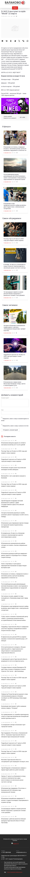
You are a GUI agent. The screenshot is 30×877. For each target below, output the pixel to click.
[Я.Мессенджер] (2, 41)
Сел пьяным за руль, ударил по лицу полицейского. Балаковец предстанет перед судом (14, 598)
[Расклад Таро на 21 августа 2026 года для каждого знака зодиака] (15, 749)
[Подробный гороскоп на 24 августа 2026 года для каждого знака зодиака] (15, 457)
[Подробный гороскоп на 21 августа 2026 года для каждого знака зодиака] (15, 740)
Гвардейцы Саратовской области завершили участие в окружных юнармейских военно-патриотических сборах (14, 628)
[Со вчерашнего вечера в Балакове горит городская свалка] (15, 722)
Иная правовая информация (14, 872)
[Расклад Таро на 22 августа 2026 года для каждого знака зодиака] (15, 675)
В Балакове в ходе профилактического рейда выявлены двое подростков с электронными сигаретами (15, 206)
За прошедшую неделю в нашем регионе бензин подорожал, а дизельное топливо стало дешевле (14, 293)
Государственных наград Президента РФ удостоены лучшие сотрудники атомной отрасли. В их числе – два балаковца (13, 669)
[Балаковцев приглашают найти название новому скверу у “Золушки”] (15, 703)
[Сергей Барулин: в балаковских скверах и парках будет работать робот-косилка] (15, 765)
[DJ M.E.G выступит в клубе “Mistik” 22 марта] (16, 16)
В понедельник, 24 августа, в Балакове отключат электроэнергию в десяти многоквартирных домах (12, 535)
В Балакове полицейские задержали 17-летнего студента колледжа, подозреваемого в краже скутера (14, 800)
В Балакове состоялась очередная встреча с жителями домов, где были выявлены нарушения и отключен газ (15, 148)
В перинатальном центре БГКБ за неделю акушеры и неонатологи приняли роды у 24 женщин (14, 638)
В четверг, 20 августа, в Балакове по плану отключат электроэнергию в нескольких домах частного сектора (15, 266)
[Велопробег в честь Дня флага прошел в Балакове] (15, 473)
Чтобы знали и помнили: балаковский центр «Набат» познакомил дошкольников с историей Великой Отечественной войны (14, 618)
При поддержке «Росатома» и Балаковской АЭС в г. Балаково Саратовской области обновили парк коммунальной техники (14, 735)
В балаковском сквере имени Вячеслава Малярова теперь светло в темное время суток (14, 383)
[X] (19, 41)
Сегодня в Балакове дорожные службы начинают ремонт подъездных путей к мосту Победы (14, 514)
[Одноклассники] (11, 41)
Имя (2, 410)
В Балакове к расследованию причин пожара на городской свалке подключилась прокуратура (14, 525)
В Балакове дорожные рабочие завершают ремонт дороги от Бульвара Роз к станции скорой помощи (14, 555)
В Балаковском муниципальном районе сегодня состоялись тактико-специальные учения (14, 545)
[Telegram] (15, 41)
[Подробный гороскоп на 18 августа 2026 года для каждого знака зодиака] (15, 345)
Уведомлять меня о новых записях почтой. (16, 426)
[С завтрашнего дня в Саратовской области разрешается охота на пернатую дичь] (15, 656)
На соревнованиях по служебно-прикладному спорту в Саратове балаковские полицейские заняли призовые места (15, 716)
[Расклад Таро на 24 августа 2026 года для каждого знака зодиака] (15, 448)
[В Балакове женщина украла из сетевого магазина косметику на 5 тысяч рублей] (15, 440)
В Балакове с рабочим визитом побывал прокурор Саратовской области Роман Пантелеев (13, 820)
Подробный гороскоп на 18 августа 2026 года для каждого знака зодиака (14, 356)
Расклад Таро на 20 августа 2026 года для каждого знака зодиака (14, 239)
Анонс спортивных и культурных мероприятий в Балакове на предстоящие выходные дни (13, 565)
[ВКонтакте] (6, 41)
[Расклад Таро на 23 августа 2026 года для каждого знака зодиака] (15, 481)
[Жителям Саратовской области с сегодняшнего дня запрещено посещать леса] (15, 757)
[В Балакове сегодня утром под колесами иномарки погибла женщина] (15, 465)
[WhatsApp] (27, 41)
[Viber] (23, 41)
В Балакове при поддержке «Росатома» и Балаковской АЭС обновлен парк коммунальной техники (13, 790)
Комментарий (5, 398)
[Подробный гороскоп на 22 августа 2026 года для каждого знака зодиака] (15, 683)
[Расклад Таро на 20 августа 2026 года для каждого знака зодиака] (15, 229)
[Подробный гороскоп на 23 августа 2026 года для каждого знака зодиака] (15, 490)
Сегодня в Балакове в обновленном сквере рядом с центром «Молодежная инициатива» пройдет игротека (15, 328)
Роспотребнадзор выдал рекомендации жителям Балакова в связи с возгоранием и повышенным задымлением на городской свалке (15, 177)
